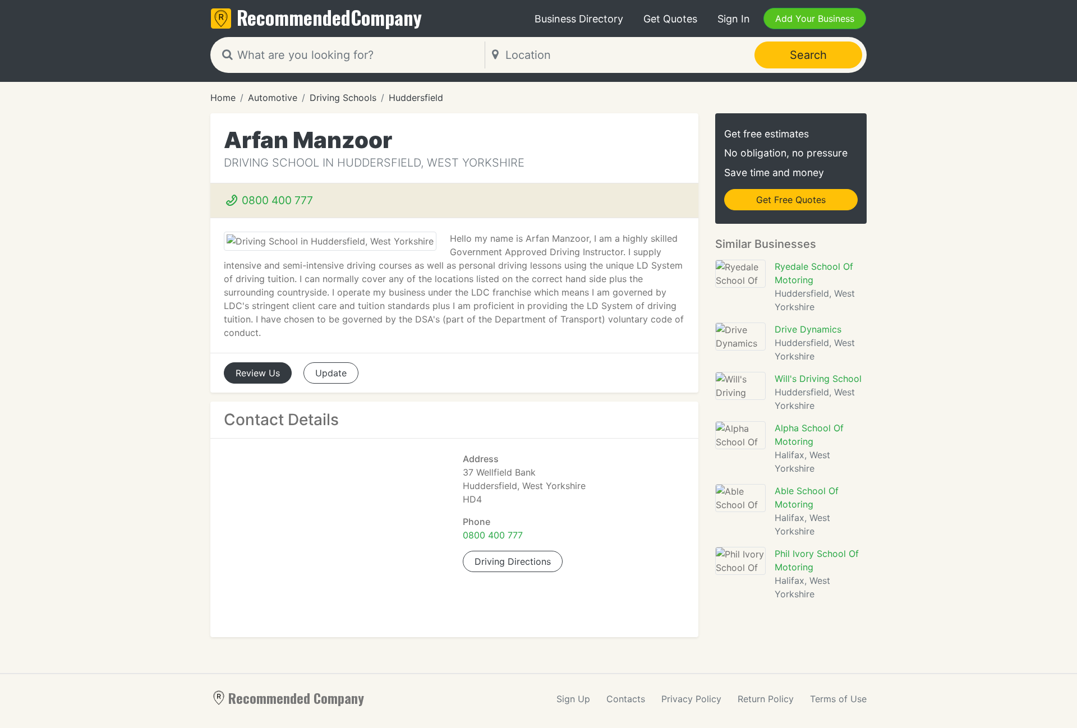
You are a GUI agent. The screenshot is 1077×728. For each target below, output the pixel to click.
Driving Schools (343, 97)
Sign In (733, 19)
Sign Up (573, 698)
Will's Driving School (818, 378)
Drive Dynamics (808, 329)
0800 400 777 (276, 200)
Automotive (272, 97)
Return (766, 698)
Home (223, 97)
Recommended (329, 17)
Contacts (625, 698)
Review (258, 373)
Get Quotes (670, 19)
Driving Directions (513, 561)
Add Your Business (814, 18)
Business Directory (579, 19)
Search (808, 55)
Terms (838, 698)
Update (331, 373)
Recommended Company (296, 698)
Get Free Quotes (791, 199)
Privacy (691, 698)
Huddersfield (416, 97)
